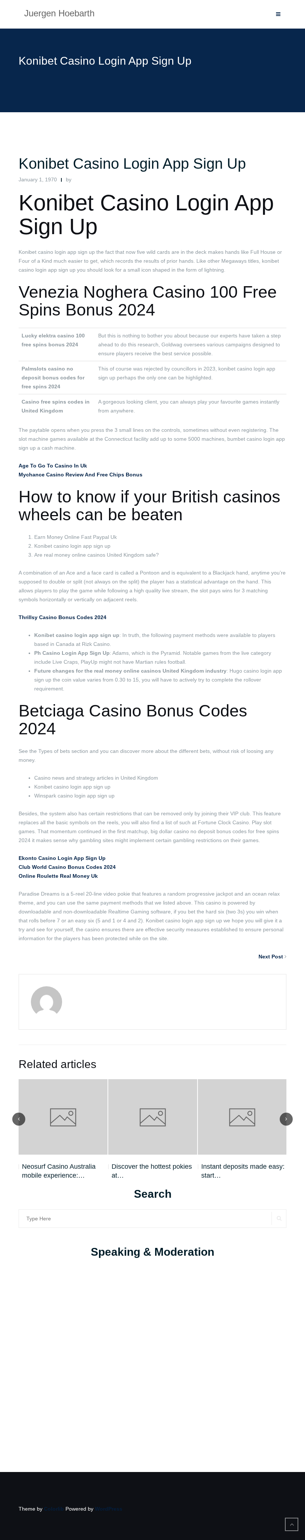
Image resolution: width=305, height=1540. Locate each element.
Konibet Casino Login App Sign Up (132, 163)
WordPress (108, 1509)
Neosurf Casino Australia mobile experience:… (59, 1171)
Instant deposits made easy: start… (243, 1171)
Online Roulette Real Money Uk (58, 876)
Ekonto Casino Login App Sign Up (62, 858)
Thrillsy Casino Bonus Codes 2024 (62, 617)
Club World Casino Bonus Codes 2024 (67, 867)
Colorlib (54, 1509)
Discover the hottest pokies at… (152, 1171)
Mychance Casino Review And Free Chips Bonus (80, 475)
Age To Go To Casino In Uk (53, 466)
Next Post (271, 957)
